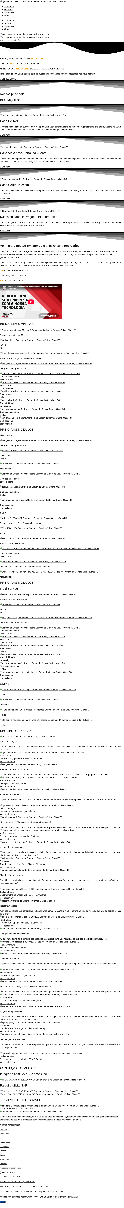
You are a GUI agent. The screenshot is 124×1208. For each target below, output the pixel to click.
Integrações (4, 1147)
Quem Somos (5, 1142)
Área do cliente (6, 1159)
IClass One (9, 6)
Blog (1, 1138)
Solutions (8, 9)
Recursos (3, 1130)
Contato (3, 1155)
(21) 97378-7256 (7, 1172)
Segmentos (4, 1134)
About (6, 15)
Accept (3, 1202)
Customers (9, 12)
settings (74, 1197)
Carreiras (3, 1164)
